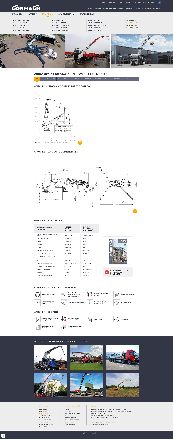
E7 (65, 79)
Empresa (97, 8)
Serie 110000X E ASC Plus (60, 25)
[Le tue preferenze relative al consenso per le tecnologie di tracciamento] (3, 436)
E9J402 (107, 79)
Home (90, 8)
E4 (48, 79)
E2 (37, 79)
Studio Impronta (104, 424)
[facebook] (159, 2)
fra (144, 3)
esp (152, 3)
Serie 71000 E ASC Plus (21, 25)
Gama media (43, 411)
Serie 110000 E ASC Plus (60, 23)
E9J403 (117, 79)
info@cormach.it (100, 413)
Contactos (156, 8)
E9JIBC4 (98, 79)
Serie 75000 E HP (19, 28)
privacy (93, 422)
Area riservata (125, 3)
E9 (70, 79)
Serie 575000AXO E (132, 28)
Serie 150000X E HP (95, 23)
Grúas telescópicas (46, 415)
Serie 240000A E (132, 20)
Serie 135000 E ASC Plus (60, 28)
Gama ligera (43, 409)
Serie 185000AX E (95, 30)
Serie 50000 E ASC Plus (21, 20)
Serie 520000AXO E (132, 25)
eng (139, 3)
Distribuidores (129, 8)
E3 (42, 79)
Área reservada (70, 424)
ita (135, 3)
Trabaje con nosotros (143, 8)
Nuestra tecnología (109, 8)
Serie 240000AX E (132, 23)
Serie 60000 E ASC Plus (21, 23)
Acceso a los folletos (108, 3)
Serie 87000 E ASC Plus (21, 30)
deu (148, 3)
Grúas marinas (44, 426)
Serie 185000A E (94, 28)
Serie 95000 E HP (58, 20)
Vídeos (120, 8)
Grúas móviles (44, 417)
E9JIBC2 (78, 79)
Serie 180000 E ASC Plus (97, 25)
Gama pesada (43, 413)
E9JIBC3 (88, 79)
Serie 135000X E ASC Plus (60, 30)
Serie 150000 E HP (95, 20)
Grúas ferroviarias (46, 424)
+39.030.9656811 (103, 411)
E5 (54, 79)
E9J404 (126, 79)
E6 (59, 79)
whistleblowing (110, 422)
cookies (100, 422)
